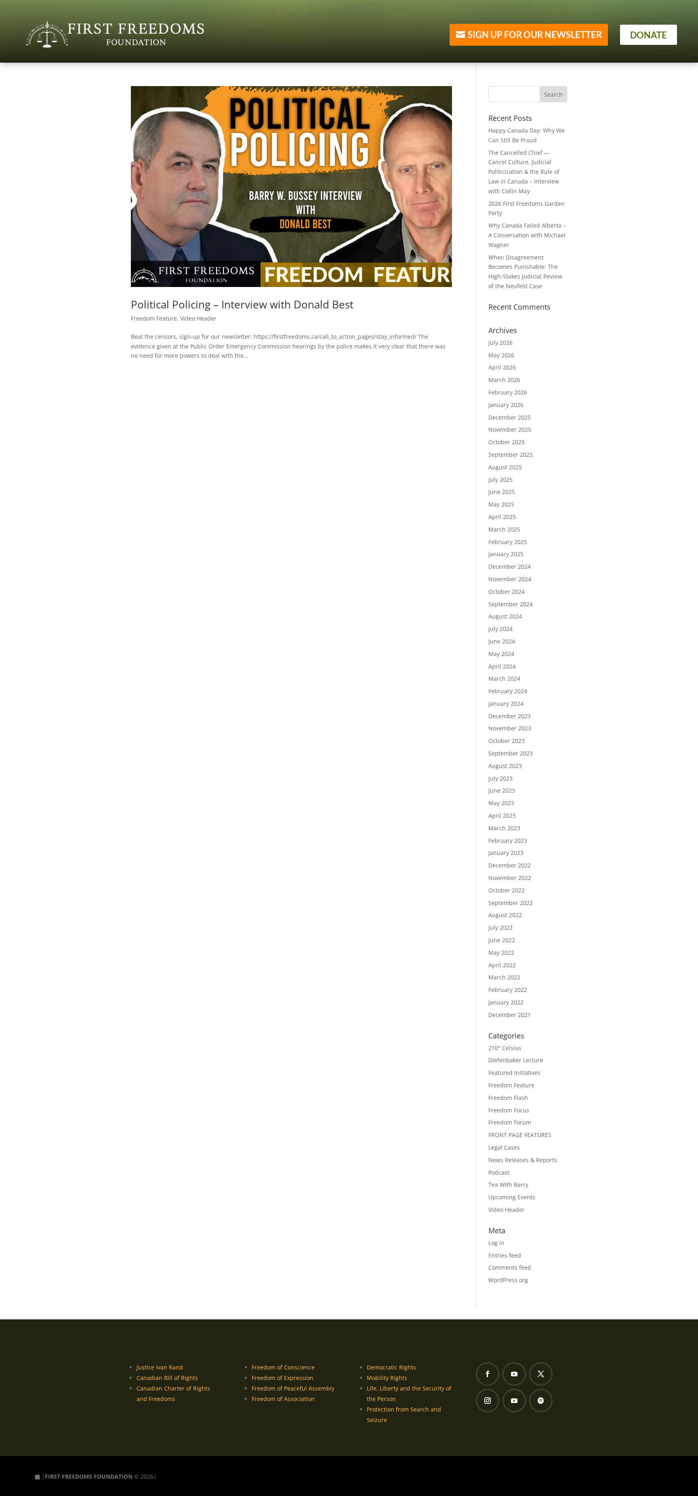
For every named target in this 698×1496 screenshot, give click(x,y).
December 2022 (509, 865)
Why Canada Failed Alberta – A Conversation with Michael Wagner (527, 235)
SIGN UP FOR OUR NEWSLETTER (535, 34)
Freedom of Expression (282, 1378)
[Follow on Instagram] (487, 1400)
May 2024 (501, 654)
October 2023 (506, 741)
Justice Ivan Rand (160, 1367)
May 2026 (501, 355)
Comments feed (509, 1267)
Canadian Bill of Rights (167, 1378)
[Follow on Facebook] (487, 1374)
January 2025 (506, 554)
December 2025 (509, 417)
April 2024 (502, 666)
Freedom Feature (154, 318)
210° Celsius (504, 1048)
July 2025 (500, 479)
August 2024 (505, 616)
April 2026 (502, 367)
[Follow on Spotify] (541, 1400)
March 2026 (504, 380)
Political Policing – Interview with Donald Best (242, 304)
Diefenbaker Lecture (515, 1060)
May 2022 (501, 952)
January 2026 (506, 405)
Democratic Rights (391, 1367)
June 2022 (501, 940)
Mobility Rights (387, 1378)
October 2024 (506, 591)
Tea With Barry (508, 1184)
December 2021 (509, 1015)
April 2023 (502, 815)
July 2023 (500, 778)
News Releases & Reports (522, 1160)
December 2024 (509, 566)
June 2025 (501, 492)
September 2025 (510, 454)
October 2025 (506, 442)
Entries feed (504, 1255)
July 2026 (500, 342)
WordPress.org (508, 1280)
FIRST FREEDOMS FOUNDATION (88, 1476)
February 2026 (507, 392)
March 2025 (504, 529)
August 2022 (505, 915)
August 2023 (505, 766)
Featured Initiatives (514, 1072)
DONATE (648, 35)
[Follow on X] (541, 1374)
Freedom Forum (509, 1122)
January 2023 (506, 853)
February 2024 (507, 691)
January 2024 (506, 703)
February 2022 (507, 990)
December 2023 (509, 716)
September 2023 (510, 753)
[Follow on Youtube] (514, 1374)
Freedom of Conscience (283, 1367)
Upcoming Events (511, 1197)
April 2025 (502, 517)
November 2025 (509, 429)
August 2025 (505, 467)
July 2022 (500, 927)
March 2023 (504, 828)
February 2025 (507, 542)
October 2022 (506, 890)
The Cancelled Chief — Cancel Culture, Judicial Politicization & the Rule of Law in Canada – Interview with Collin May (523, 172)
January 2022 (506, 1002)
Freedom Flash (508, 1097)
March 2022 (504, 977)
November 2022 (509, 878)
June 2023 (501, 790)
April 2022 (502, 965)
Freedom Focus (508, 1110)
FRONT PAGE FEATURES (519, 1135)
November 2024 (509, 579)
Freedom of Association (283, 1399)
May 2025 (501, 504)
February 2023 (507, 840)
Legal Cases (504, 1147)
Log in (496, 1243)
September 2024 (510, 604)
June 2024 (501, 641)
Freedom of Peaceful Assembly (293, 1388)
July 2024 (500, 629)
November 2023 (509, 728)
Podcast (498, 1172)
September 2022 (510, 903)
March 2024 (504, 678)
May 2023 (501, 803)
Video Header (198, 318)
